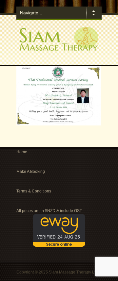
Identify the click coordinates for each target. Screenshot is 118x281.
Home (21, 152)
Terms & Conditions (33, 191)
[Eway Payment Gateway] (59, 245)
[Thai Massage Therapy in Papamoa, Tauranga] (59, 49)
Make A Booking (30, 171)
